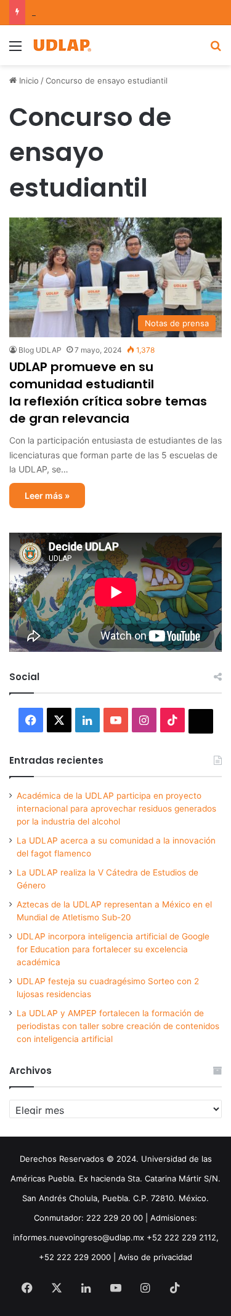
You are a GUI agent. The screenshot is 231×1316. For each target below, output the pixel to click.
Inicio (28, 80)
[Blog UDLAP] (61, 45)
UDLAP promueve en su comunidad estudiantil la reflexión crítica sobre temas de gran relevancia (108, 392)
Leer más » (47, 495)
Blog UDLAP (40, 349)
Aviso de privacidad (155, 1257)
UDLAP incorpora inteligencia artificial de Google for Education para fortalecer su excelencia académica (113, 949)
